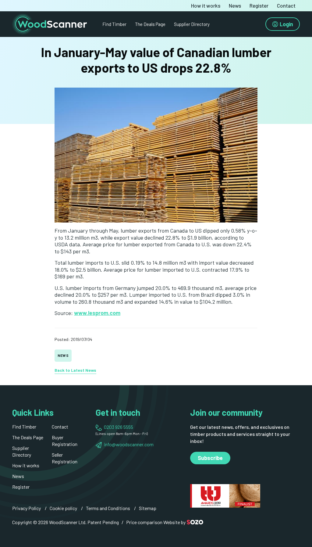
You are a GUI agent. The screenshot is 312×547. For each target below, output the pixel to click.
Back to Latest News (75, 370)
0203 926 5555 (118, 427)
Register (259, 5)
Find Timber (114, 24)
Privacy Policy (26, 508)
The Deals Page (150, 24)
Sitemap (147, 508)
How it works (205, 5)
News (235, 5)
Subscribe (210, 458)
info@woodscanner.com (129, 444)
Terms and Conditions (108, 508)
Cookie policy (63, 508)
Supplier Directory (192, 24)
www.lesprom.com (97, 313)
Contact (286, 5)
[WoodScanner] (49, 23)
